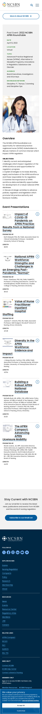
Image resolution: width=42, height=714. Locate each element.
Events (5, 605)
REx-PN (5, 653)
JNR (3, 621)
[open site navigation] (32, 5)
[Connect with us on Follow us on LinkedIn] (17, 552)
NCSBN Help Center (9, 669)
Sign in (4, 681)
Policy (4, 577)
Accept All (21, 705)
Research (6, 581)
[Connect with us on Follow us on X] (4, 552)
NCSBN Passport (25, 687)
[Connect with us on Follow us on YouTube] (22, 552)
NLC (3, 645)
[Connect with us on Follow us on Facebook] (8, 552)
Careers (5, 625)
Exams (5, 565)
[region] (21, 701)
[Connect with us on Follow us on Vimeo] (27, 552)
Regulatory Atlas (9, 613)
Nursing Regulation (10, 569)
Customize (21, 711)
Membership (7, 585)
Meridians (6, 617)
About (4, 589)
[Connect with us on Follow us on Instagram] (13, 552)
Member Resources (9, 687)
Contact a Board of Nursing (12, 672)
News (4, 601)
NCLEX (4, 641)
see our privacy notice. (30, 700)
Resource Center (9, 609)
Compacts (6, 573)
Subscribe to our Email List (21, 517)
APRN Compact (8, 637)
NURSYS (5, 649)
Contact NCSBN (8, 665)
